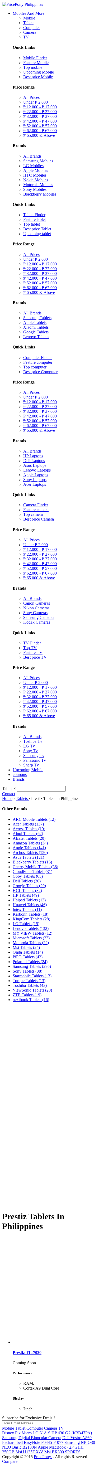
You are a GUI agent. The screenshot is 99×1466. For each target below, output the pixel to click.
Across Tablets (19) (29, 829)
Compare (9, 1461)
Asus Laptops (34, 465)
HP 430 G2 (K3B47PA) (71, 1433)
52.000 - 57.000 (40, 126)
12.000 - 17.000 (40, 107)
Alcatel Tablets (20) (29, 838)
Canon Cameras (36, 603)
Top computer (34, 367)
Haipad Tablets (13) (29, 900)
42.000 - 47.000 (40, 121)
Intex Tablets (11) (27, 909)
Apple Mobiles (35, 170)
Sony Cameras (35, 612)
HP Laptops (33, 456)
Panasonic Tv (34, 760)
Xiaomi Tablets (36, 327)
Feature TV (33, 652)
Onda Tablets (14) (28, 952)
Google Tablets (36, 332)
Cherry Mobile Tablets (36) (35, 867)
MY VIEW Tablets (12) (32, 933)
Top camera (33, 514)
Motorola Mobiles (38, 184)
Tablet (28, 23)
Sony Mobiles (34, 189)
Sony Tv (30, 751)
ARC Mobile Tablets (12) (34, 819)
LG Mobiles (33, 165)
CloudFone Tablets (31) (32, 871)
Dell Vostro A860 (77, 1437)
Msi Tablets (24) (26, 947)
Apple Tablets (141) (29, 848)
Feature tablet (34, 219)
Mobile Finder (35, 58)
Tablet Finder (34, 214)
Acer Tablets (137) (28, 824)
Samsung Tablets (37, 317)
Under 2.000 (35, 102)
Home (7, 798)
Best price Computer (40, 372)
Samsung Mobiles (38, 161)
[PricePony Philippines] (22, 4)
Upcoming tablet (37, 233)
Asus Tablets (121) (28, 857)
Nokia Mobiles (35, 180)
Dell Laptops (34, 460)
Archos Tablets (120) (30, 852)
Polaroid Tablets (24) (30, 961)
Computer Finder (37, 357)
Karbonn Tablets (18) (30, 914)
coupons (20, 774)
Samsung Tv (33, 755)
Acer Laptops (34, 484)
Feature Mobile (36, 62)
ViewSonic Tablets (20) (32, 990)
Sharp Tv (31, 765)
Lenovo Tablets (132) (31, 928)
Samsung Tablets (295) (32, 966)
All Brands (32, 156)
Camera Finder (35, 505)
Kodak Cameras (36, 622)
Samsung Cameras (38, 617)
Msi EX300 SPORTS (62, 1452)
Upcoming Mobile (38, 72)
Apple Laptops (35, 475)
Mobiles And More (28, 13)
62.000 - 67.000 (40, 130)
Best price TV (35, 657)
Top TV (30, 647)
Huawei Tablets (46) (30, 904)
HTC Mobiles (34, 175)
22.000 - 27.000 (40, 111)
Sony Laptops (34, 479)
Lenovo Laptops (37, 470)
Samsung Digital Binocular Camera (31, 1437)
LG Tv (29, 746)
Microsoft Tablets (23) (31, 938)
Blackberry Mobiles (39, 194)
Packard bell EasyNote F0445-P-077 (32, 1442)
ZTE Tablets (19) (27, 995)
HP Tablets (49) (26, 895)
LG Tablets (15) (26, 923)
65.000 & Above (39, 135)
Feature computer (37, 362)
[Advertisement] (49, 1055)
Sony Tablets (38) (27, 971)
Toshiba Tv (32, 741)
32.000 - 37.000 (40, 116)
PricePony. (43, 1456)
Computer (31, 27)
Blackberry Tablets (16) (32, 862)
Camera (29, 32)
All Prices (31, 97)
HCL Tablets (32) (27, 890)
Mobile (29, 18)
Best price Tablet (37, 229)
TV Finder (32, 643)
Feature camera (36, 509)
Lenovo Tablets (36, 336)
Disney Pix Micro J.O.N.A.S (26, 1433)
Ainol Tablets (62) (28, 833)
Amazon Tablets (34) (30, 843)
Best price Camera (38, 519)
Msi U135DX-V (29, 1452)
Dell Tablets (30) (27, 881)
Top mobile (32, 67)
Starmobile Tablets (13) (32, 976)
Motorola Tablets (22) (31, 942)
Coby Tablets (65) (28, 876)
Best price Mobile (38, 77)
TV (26, 37)
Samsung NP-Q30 (79, 1442)
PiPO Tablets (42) (28, 957)
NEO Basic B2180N (19, 1447)
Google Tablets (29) (29, 886)
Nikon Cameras (36, 608)
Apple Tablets (34, 322)
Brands (19, 779)
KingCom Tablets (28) (31, 919)
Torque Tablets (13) (29, 980)
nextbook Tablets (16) (31, 999)
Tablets (22, 798)
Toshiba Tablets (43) (30, 985)
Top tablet (31, 224)
